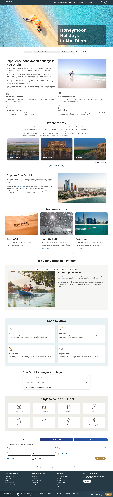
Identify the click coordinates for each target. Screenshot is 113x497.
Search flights (100, 458)
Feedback (87, 481)
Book (55, 2)
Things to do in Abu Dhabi (82, 52)
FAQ (72, 52)
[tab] (22, 439)
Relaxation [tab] (55, 269)
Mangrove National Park (92, 281)
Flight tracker (34, 482)
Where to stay (28, 52)
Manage (81, 2)
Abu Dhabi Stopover (36, 489)
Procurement (60, 484)
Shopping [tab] (63, 269)
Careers (7, 480)
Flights (90, 2)
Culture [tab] (46, 269)
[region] (56, 494)
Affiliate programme (62, 487)
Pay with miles (38, 458)
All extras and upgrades (62, 476)
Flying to (61, 449)
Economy (28, 444)
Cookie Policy (74, 493)
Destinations (34, 478)
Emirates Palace (47, 158)
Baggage (59, 478)
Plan (86, 2)
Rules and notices (61, 489)
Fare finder (34, 484)
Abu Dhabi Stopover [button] (65, 454)
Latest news (8, 478)
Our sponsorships (9, 482)
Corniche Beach (21, 187)
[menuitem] (55, 2)
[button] (98, 2)
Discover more (11, 250)
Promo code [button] (10, 458)
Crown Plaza (79, 158)
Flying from (12, 449)
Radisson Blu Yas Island (16, 158)
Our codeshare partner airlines (12, 484)
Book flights (34, 476)
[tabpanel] (56, 290)
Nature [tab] (38, 269)
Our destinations (62, 2)
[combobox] (12, 444)
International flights (36, 480)
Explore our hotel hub (56, 165)
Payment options (61, 480)
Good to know (65, 52)
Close (108, 494)
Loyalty (75, 2)
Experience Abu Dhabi (36, 487)
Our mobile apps (61, 482)
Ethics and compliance (10, 487)
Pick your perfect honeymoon (52, 52)
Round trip (12, 444)
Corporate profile (9, 476)
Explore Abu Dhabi (38, 52)
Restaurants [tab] (73, 269)
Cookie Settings (95, 494)
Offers (70, 2)
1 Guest (21, 444)
